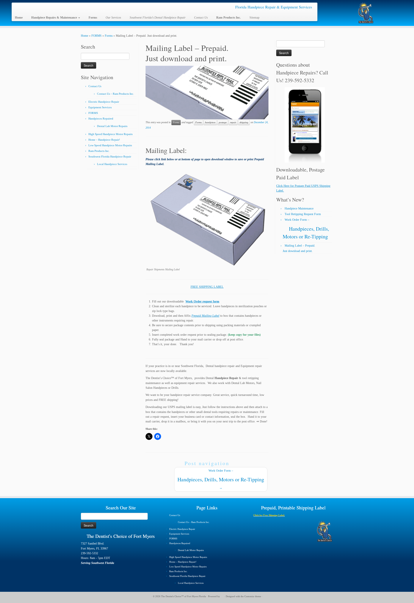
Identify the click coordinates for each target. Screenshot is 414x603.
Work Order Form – (220, 479)
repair (233, 122)
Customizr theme (252, 596)
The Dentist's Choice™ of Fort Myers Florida (183, 596)
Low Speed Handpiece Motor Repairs (110, 145)
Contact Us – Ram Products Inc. (115, 93)
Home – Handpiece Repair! (104, 139)
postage (223, 122)
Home (84, 35)
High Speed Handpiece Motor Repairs (110, 134)
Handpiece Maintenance (299, 208)
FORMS (96, 35)
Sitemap (254, 17)
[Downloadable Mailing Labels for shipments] (207, 218)
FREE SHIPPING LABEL (207, 286)
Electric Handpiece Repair (103, 101)
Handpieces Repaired (100, 118)
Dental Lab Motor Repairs (112, 126)
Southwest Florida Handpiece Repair (109, 156)
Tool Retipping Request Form (303, 214)
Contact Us (94, 86)
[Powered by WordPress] (222, 595)
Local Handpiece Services (112, 164)
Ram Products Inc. (99, 151)
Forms (109, 35)
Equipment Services (100, 107)
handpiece (210, 122)
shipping (244, 122)
